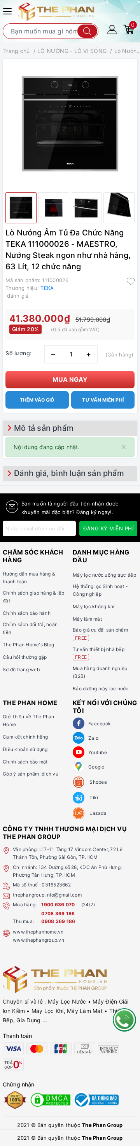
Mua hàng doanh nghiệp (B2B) (100, 672)
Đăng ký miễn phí (108, 528)
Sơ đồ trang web (21, 669)
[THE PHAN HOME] (56, 11)
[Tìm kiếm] (87, 31)
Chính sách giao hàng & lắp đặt (34, 597)
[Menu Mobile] (8, 10)
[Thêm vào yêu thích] (131, 281)
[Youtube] (78, 752)
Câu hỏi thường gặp (25, 657)
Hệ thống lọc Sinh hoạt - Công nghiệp (100, 590)
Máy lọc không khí (93, 606)
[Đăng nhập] (112, 29)
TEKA (47, 288)
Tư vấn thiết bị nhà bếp (98, 653)
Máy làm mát (87, 619)
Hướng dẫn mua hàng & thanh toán (29, 577)
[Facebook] (78, 723)
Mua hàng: (25, 904)
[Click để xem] (70, 123)
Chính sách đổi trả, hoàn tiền (30, 628)
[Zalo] (78, 738)
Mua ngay (70, 379)
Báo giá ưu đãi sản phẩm (100, 634)
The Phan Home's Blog (28, 645)
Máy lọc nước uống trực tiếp (104, 575)
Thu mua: (23, 921)
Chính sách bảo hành (27, 613)
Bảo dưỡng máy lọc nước (101, 688)
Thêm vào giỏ (37, 400)
